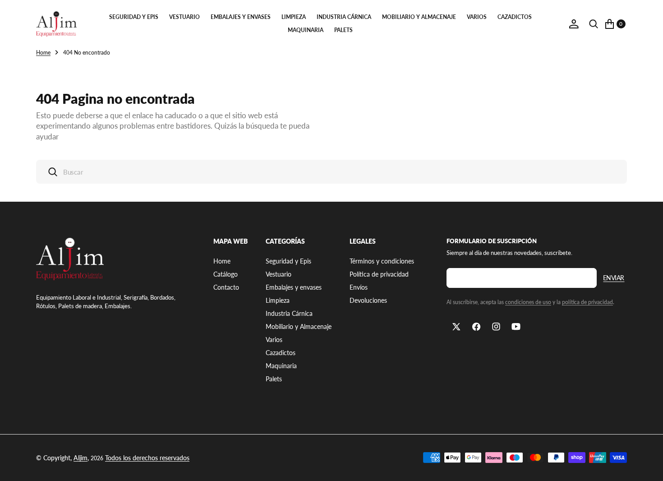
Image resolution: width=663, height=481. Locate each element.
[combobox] (331, 172)
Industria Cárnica (344, 17)
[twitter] (456, 327)
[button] (574, 24)
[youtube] (516, 327)
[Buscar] (593, 24)
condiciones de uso (528, 302)
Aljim (80, 458)
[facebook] (476, 327)
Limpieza (293, 17)
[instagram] (496, 327)
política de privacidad (587, 302)
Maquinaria (305, 30)
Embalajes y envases (241, 17)
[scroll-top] (648, 466)
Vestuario (184, 17)
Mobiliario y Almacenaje (419, 17)
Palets (343, 30)
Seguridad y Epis (133, 17)
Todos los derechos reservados (147, 458)
